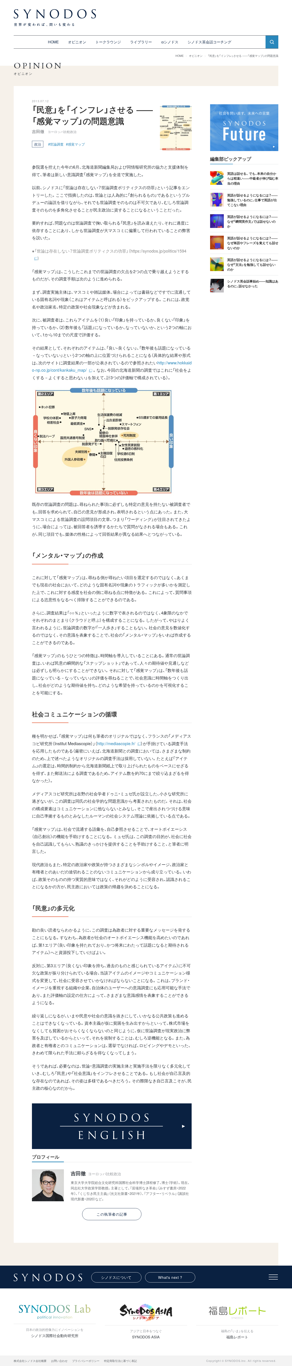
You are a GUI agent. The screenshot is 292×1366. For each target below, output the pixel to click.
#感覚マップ (75, 144)
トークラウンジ (108, 41)
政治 (37, 144)
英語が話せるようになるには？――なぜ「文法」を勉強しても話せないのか (252, 264)
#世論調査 (56, 144)
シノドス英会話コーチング (209, 41)
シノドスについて (116, 1277)
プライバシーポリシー (85, 1361)
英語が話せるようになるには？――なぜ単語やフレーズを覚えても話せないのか (252, 243)
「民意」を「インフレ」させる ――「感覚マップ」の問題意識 (243, 55)
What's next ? (170, 1277)
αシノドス (169, 41)
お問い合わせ (59, 1361)
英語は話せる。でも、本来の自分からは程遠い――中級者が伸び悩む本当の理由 (252, 178)
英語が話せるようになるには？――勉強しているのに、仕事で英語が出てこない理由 (252, 200)
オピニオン (77, 41)
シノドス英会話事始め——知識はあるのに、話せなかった (252, 283)
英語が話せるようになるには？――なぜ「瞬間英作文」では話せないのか (252, 221)
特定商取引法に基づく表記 (120, 1361)
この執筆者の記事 (111, 1214)
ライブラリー (141, 41)
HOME (53, 41)
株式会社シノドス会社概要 (30, 1361)
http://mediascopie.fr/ (116, 743)
